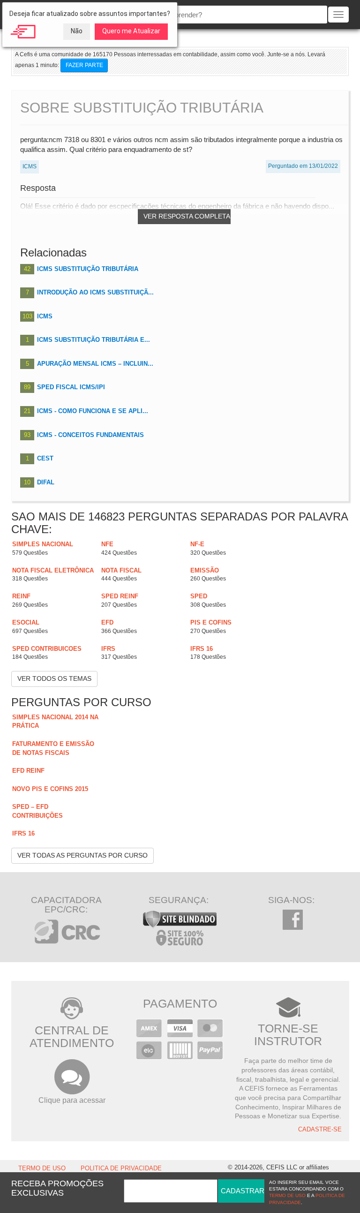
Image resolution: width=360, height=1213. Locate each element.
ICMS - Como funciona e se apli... (92, 410)
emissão (204, 570)
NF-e (197, 544)
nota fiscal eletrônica (53, 570)
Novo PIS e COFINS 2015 (50, 788)
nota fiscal (121, 570)
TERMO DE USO (42, 1168)
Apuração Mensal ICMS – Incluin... (95, 363)
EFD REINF (28, 770)
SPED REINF (119, 596)
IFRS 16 (201, 648)
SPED (198, 596)
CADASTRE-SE (320, 1129)
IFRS (108, 648)
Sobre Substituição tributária (141, 107)
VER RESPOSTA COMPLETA (186, 216)
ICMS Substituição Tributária (87, 268)
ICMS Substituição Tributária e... (93, 339)
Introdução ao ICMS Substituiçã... (95, 292)
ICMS (44, 316)
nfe (107, 544)
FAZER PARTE (84, 65)
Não (76, 31)
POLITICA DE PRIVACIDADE (121, 1168)
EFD (107, 622)
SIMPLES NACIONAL (42, 544)
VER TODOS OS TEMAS (54, 678)
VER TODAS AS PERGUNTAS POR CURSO (82, 855)
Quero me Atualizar (131, 31)
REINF (21, 596)
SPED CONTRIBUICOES (47, 648)
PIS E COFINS (211, 622)
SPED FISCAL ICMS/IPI (71, 387)
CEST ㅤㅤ (46, 458)
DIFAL (45, 482)
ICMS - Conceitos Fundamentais (90, 434)
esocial (25, 622)
